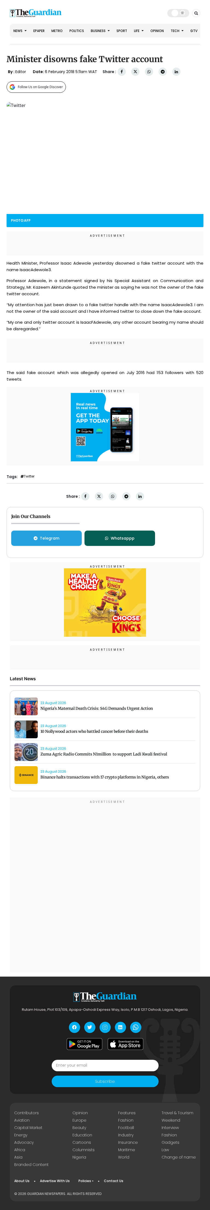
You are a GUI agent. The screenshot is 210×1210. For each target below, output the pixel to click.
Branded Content (31, 1164)
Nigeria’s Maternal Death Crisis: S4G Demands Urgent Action (96, 708)
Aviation (22, 1120)
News (18, 30)
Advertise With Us (55, 1181)
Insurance (128, 1142)
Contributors (26, 1113)
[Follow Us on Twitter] (89, 1027)
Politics (76, 30)
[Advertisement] (105, 886)
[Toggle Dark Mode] (178, 13)
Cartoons (81, 1142)
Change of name (179, 1157)
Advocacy (24, 1142)
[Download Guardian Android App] (84, 1044)
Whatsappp (123, 538)
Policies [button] (84, 1181)
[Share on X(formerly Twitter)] (135, 72)
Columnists (83, 1150)
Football (126, 1127)
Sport (121, 30)
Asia (18, 1157)
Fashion (125, 1120)
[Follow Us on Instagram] (105, 1027)
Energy (20, 1135)
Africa (19, 1150)
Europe (79, 1120)
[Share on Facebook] (122, 72)
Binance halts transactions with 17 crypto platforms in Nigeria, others (104, 777)
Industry (125, 1135)
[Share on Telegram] (163, 72)
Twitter (29, 476)
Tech (175, 30)
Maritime (126, 1150)
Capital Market (28, 1127)
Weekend (171, 1120)
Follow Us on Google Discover (40, 87)
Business (98, 30)
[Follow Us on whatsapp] (135, 1027)
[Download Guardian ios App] (125, 1044)
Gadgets (170, 1142)
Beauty (79, 1127)
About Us (22, 1181)
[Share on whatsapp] (149, 72)
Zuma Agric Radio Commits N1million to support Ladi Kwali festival (103, 754)
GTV (193, 30)
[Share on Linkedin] (176, 72)
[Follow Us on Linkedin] (120, 1027)
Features (127, 1113)
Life (137, 30)
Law (165, 1150)
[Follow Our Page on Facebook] (74, 1027)
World (123, 1157)
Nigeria (79, 1157)
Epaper (39, 30)
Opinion (157, 30)
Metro (57, 30)
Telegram (49, 538)
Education (82, 1135)
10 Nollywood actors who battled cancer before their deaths (94, 731)
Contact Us (113, 1181)
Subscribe (105, 1081)
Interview (170, 1127)
